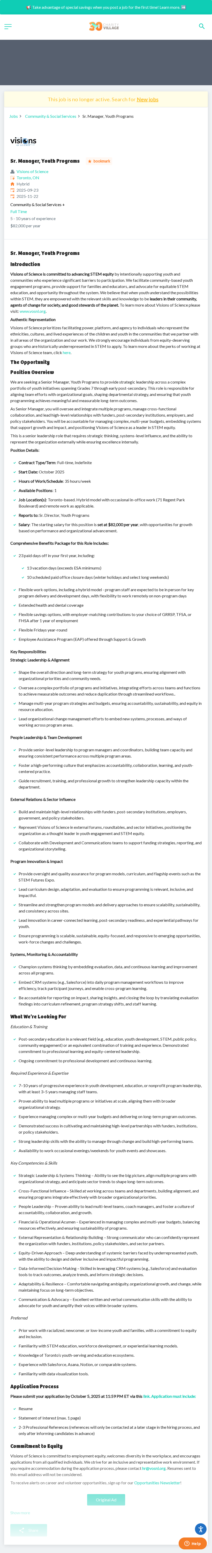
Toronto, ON (28, 177)
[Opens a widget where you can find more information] (192, 1544)
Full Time (18, 211)
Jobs (13, 116)
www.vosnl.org (33, 311)
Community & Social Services (50, 116)
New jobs (147, 99)
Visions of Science (32, 171)
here (67, 352)
